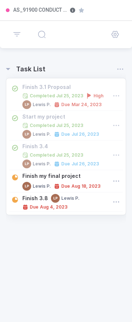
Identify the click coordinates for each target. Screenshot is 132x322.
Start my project (43, 116)
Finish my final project (51, 176)
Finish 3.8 (35, 198)
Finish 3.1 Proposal (46, 87)
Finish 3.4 (35, 146)
